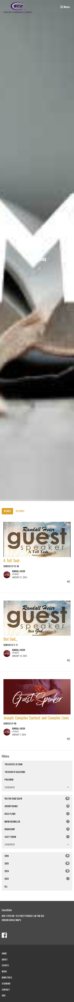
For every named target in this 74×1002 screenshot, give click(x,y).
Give (4, 995)
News (4, 971)
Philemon (8, 779)
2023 (36, 879)
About (5, 959)
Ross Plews (36, 814)
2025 (36, 863)
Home (4, 953)
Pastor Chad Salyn (36, 798)
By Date (7, 511)
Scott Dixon (36, 837)
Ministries (7, 977)
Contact (6, 989)
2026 (36, 856)
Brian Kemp (36, 829)
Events (5, 965)
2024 (36, 871)
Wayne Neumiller (36, 821)
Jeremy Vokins (36, 806)
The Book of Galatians (14, 772)
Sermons (6, 983)
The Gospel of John (13, 764)
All (6, 886)
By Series (20, 511)
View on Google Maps (11, 920)
